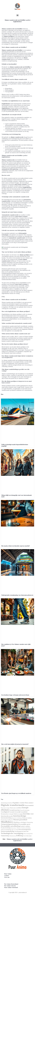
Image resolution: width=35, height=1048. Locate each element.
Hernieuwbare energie (7, 814)
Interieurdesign (19, 816)
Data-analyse (29, 803)
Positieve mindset (25, 826)
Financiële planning (24, 810)
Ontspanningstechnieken (9, 824)
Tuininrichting (5, 836)
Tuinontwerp (13, 835)
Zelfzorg (19, 835)
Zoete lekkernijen (27, 835)
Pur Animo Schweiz (10, 885)
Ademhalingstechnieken (6, 802)
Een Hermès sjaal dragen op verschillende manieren (16, 793)
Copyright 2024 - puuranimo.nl (17, 892)
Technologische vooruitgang (12, 833)
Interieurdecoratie (7, 816)
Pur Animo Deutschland (11, 884)
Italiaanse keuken (27, 818)
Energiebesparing (14, 810)
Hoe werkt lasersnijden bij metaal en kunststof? (15, 744)
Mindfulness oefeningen (19, 822)
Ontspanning (30, 822)
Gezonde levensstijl (14, 812)
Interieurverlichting (17, 818)
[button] (17, 15)
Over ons (6, 877)
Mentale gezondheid (20, 820)
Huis (4, 839)
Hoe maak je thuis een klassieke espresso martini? (15, 546)
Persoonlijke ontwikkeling (10, 826)
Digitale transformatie (12, 805)
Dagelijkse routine (19, 803)
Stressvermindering (7, 831)
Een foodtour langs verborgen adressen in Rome (15, 695)
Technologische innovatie (21, 831)
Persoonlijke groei (24, 824)
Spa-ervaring (15, 829)
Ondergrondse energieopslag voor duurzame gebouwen (17, 595)
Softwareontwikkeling (6, 829)
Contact (6, 875)
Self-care (19, 828)
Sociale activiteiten (25, 828)
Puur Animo (7, 874)
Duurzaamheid (29, 805)
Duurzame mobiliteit (15, 807)
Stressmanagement (24, 829)
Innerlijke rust (28, 814)
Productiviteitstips (6, 828)
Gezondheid (23, 812)
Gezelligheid (5, 812)
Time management (27, 833)
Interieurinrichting (6, 818)
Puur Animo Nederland (11, 887)
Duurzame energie (5, 807)
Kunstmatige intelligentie (7, 819)
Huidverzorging (18, 814)
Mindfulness (7, 822)
